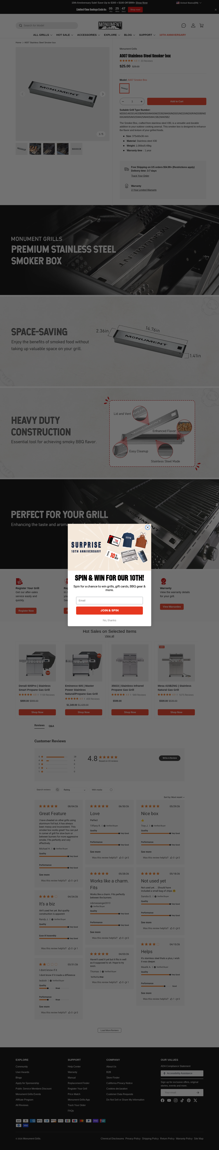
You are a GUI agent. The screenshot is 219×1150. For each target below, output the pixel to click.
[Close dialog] (147, 527)
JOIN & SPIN (109, 610)
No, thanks (109, 620)
